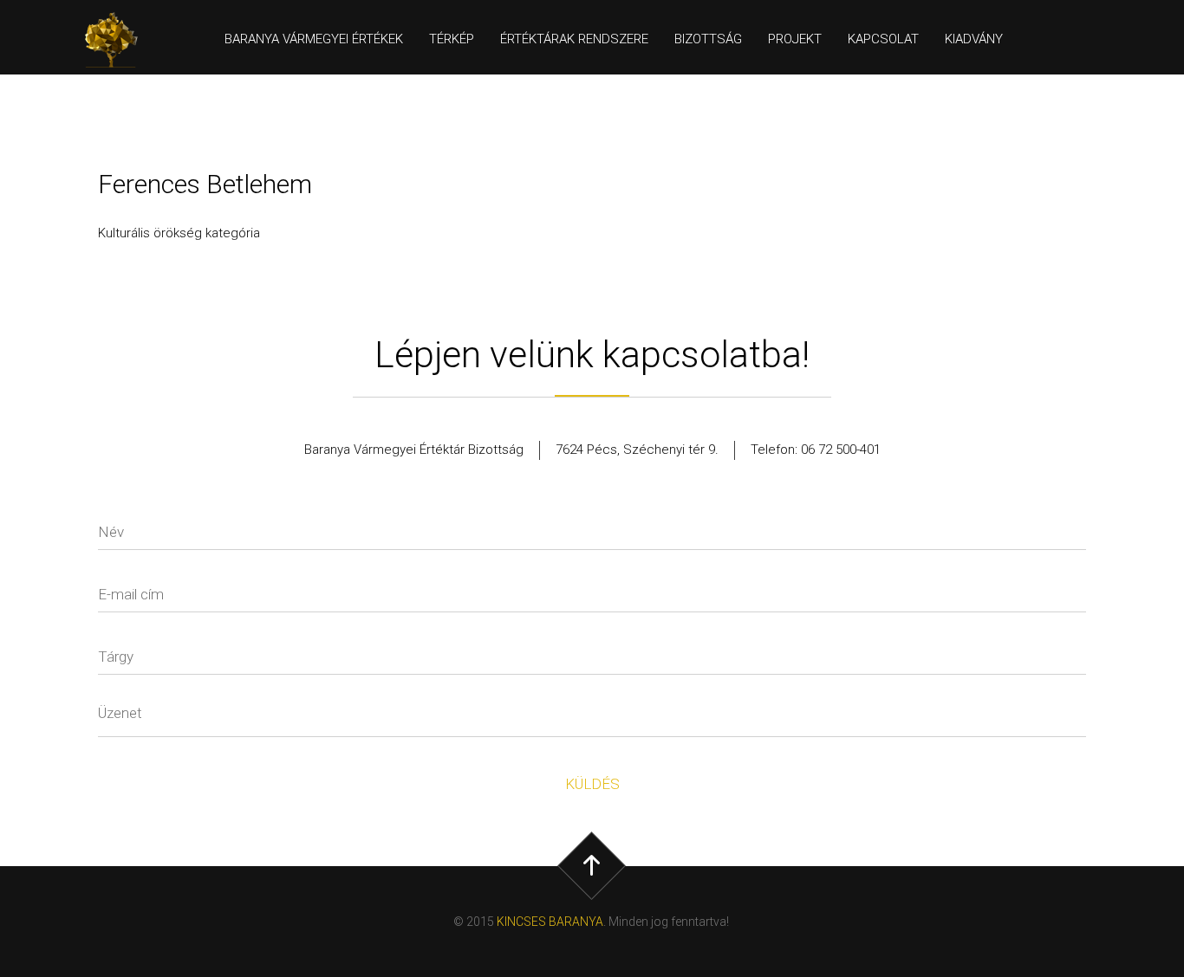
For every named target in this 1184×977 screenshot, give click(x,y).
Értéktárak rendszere (574, 39)
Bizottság (708, 39)
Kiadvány (974, 39)
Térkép (451, 39)
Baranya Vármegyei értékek (313, 39)
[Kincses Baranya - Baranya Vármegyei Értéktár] (119, 40)
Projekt (795, 39)
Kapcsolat (883, 39)
